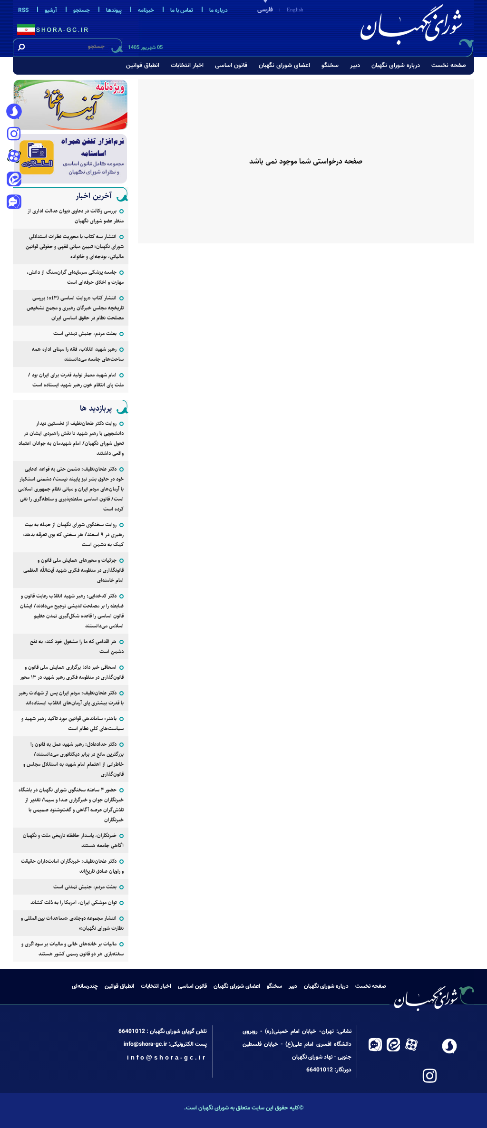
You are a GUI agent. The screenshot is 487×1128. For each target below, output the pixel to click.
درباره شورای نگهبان (395, 65)
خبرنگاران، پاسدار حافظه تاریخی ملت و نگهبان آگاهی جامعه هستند (73, 840)
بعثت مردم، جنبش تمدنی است (85, 333)
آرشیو (51, 10)
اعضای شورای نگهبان (284, 65)
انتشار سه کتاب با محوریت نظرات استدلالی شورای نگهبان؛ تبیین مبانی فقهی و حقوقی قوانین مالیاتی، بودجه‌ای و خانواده (75, 246)
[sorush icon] (13, 111)
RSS (23, 10)
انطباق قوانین (142, 65)
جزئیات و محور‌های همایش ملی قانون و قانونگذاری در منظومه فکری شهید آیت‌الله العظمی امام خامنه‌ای (73, 570)
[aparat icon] (13, 157)
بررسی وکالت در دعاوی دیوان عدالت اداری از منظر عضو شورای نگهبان (76, 216)
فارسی (265, 10)
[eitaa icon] (13, 180)
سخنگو (330, 65)
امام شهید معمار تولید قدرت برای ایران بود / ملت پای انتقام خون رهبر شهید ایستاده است (76, 380)
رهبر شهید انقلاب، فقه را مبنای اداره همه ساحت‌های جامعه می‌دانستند (78, 354)
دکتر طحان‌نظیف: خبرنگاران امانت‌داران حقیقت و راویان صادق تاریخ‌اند (72, 866)
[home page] (413, 27)
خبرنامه (146, 10)
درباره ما (218, 10)
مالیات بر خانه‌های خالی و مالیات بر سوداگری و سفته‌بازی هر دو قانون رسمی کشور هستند (72, 949)
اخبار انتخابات (187, 65)
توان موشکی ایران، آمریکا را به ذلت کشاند (73, 902)
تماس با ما (181, 10)
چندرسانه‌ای (85, 986)
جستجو (81, 10)
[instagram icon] (13, 134)
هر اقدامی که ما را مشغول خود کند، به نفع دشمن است (77, 646)
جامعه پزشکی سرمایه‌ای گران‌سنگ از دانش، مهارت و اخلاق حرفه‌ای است (75, 277)
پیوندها (114, 10)
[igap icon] (13, 203)
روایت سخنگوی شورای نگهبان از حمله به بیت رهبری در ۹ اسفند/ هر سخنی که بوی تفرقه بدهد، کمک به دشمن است (73, 535)
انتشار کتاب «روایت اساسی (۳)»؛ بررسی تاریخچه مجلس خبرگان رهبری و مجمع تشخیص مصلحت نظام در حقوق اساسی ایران (75, 308)
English (295, 9)
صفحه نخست (448, 65)
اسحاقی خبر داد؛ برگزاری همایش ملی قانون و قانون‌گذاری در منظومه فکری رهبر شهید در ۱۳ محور (72, 672)
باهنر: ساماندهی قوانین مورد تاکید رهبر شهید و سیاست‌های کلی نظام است (72, 723)
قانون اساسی (231, 65)
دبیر (355, 65)
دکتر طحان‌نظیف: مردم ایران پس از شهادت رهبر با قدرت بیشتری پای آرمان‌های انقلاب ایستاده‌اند (71, 698)
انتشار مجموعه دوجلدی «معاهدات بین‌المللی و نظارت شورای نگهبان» (72, 923)
